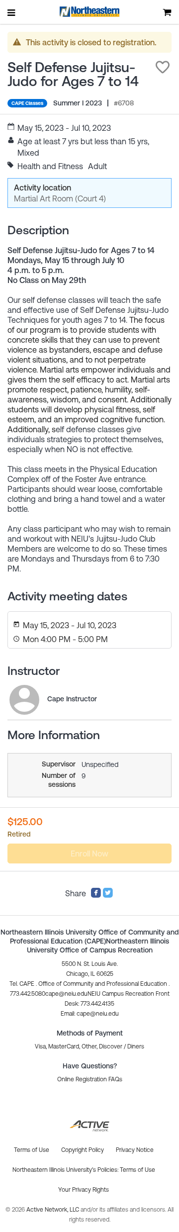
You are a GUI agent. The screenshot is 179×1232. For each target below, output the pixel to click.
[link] (24, 700)
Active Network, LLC (53, 1209)
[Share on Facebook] (96, 895)
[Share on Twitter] (108, 895)
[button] (163, 67)
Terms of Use (137, 1169)
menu (12, 12)
